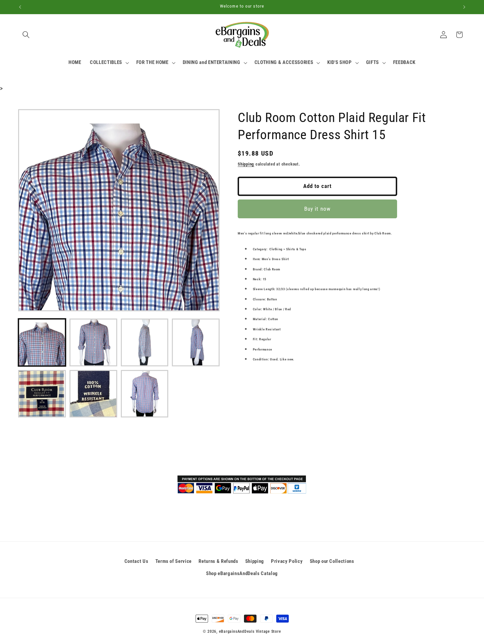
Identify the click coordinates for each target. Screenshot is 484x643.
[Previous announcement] (20, 7)
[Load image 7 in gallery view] (145, 394)
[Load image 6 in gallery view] (93, 394)
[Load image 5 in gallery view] (42, 394)
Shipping (246, 164)
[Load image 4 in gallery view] (196, 342)
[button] (26, 35)
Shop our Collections (332, 561)
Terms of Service (173, 561)
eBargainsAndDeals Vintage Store (250, 631)
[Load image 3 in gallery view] (145, 342)
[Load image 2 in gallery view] (93, 342)
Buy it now (317, 209)
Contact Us (136, 561)
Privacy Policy (287, 561)
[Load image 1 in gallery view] (42, 342)
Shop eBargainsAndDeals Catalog (242, 573)
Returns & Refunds (218, 561)
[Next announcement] (464, 7)
